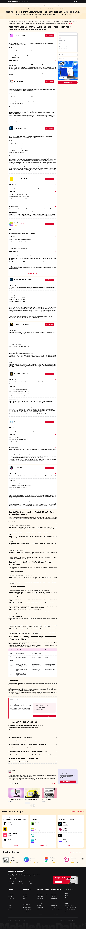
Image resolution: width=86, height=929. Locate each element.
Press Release (10, 894)
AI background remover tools (43, 112)
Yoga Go (66, 893)
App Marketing (39, 903)
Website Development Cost (69, 911)
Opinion (9, 905)
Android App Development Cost (70, 907)
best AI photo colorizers (27, 403)
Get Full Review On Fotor (32, 273)
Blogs (9, 903)
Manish (13, 770)
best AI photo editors (47, 684)
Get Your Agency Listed (27, 907)
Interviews (10, 896)
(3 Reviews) (22, 222)
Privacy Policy (25, 896)
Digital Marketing (40, 900)
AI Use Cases (67, 914)
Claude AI (66, 897)
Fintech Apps (53, 896)
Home (21, 8)
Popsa (72, 860)
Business (43, 801)
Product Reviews (11, 891)
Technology (27, 803)
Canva (31, 860)
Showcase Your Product (27, 911)
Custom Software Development (42, 894)
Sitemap (24, 898)
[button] (21, 2)
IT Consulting (39, 911)
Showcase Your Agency (27, 909)
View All (53, 783)
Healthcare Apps (53, 894)
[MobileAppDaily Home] (13, 1)
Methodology (10, 909)
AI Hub (9, 907)
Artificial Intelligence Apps (55, 891)
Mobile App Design (40, 907)
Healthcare (10, 801)
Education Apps (53, 900)
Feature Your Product (68, 82)
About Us (24, 891)
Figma (51, 860)
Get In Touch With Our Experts (68, 781)
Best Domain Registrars (47, 799)
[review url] (6, 860)
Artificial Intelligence (40, 896)
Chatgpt (66, 899)
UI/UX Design (39, 905)
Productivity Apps (54, 905)
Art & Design (10, 824)
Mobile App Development (41, 891)
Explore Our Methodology (44, 716)
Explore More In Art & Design (76, 811)
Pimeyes (66, 895)
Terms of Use (17, 920)
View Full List (15, 845)
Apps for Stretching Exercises (15, 799)
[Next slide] (34, 805)
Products (26, 8)
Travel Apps (53, 907)
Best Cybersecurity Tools (55, 911)
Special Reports (11, 900)
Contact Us (25, 894)
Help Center (25, 900)
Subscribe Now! (58, 882)
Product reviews (69, 889)
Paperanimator (13, 860)
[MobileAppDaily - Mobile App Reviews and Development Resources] (25, 871)
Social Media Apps (54, 898)
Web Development (40, 898)
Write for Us (25, 914)
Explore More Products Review (75, 852)
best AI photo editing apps (46, 214)
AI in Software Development (70, 909)
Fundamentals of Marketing (69, 905)
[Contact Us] (76, 1)
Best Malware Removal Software (56, 909)
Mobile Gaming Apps (54, 903)
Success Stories (11, 898)
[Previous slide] (31, 805)
